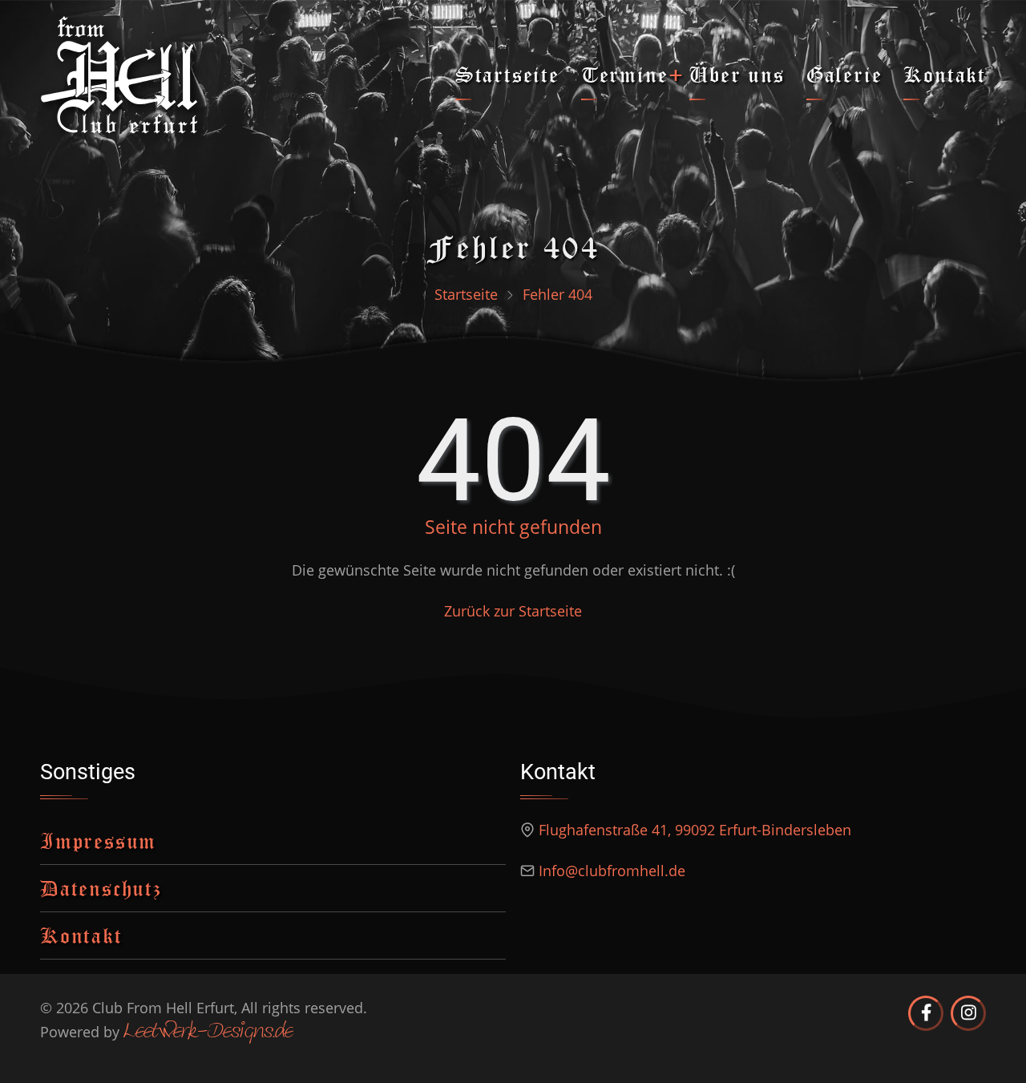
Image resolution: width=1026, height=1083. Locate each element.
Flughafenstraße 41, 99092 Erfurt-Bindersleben (695, 829)
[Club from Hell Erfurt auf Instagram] (968, 1013)
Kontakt (944, 74)
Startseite (507, 74)
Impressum (98, 840)
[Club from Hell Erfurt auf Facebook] (925, 1013)
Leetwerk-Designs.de (208, 1032)
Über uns (736, 74)
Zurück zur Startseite (513, 610)
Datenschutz (101, 888)
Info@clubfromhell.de (612, 870)
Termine (625, 74)
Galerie (844, 74)
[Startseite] (119, 73)
